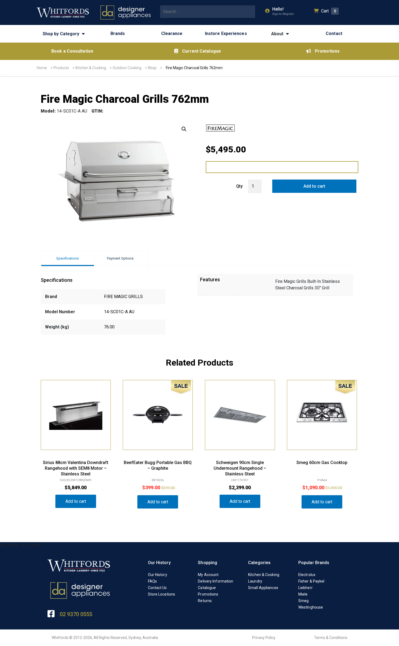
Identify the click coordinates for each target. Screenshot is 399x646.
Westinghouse (310, 607)
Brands (117, 33)
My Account (208, 575)
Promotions (327, 51)
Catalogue (207, 588)
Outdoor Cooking (127, 68)
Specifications (67, 258)
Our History (159, 562)
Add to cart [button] (75, 501)
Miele (303, 594)
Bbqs (152, 68)
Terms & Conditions (330, 637)
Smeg (303, 601)
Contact (334, 33)
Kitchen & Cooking (90, 68)
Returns (205, 601)
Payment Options (120, 258)
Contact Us (157, 588)
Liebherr (305, 588)
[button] (184, 129)
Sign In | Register (283, 13)
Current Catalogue (201, 51)
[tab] (67, 258)
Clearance (172, 33)
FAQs (152, 581)
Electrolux (306, 575)
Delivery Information (215, 581)
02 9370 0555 (76, 614)
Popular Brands (313, 562)
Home (42, 68)
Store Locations (161, 594)
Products (61, 68)
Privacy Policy (264, 637)
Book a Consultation (72, 51)
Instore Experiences (226, 33)
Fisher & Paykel (311, 581)
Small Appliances (263, 588)
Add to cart (314, 186)
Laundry (255, 581)
